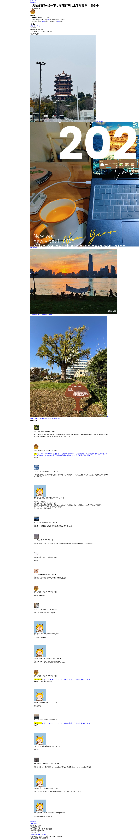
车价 (38, 26)
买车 (49, 19)
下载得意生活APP (36, 834)
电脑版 (44, 834)
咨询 (35, 26)
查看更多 (33, 821)
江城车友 (33, 1)
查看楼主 (33, 2)
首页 (31, 823)
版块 (35, 823)
